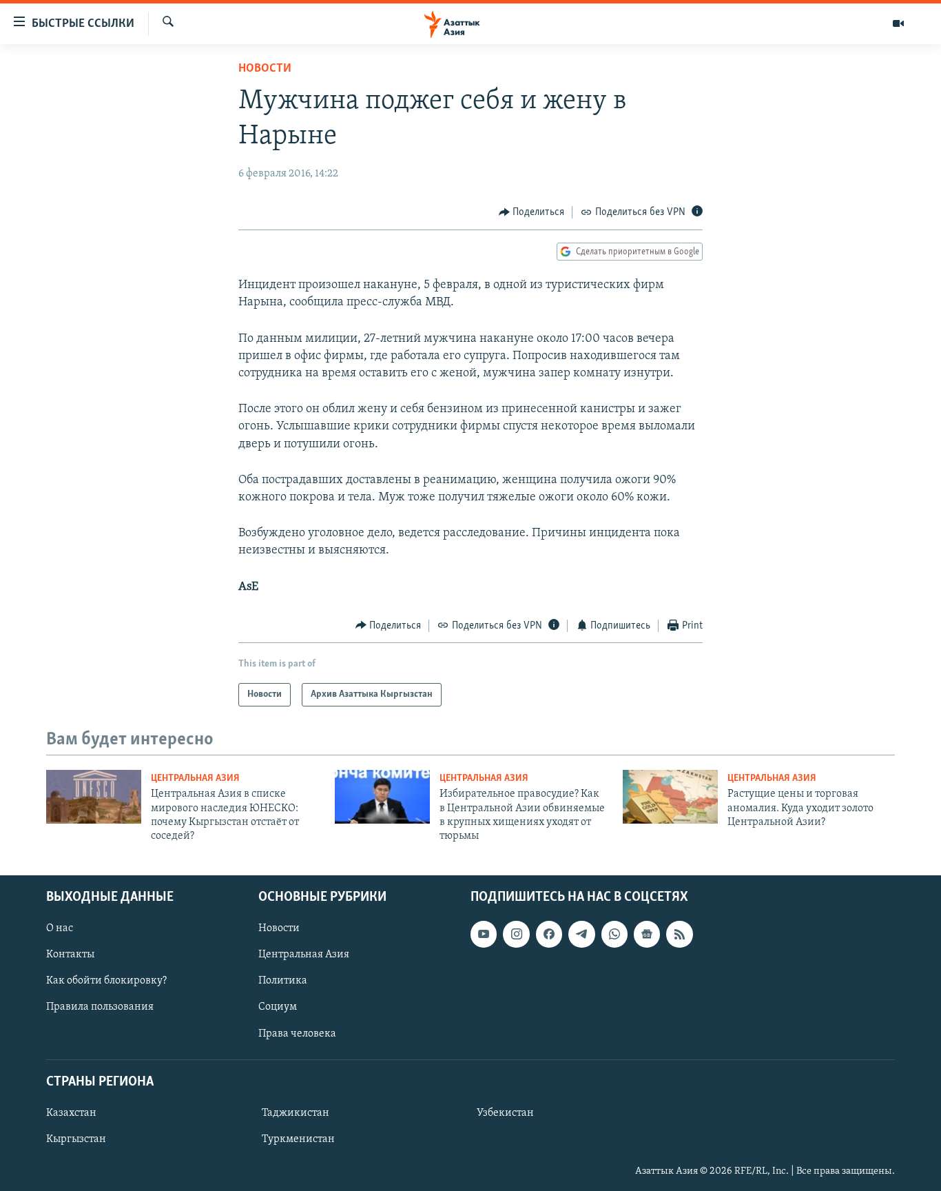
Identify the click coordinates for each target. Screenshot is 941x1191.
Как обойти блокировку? (106, 980)
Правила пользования (100, 1006)
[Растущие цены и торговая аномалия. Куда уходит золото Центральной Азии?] (670, 797)
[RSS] (679, 934)
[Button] (532, 212)
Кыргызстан (76, 1139)
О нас (59, 928)
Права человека (297, 1033)
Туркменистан (298, 1139)
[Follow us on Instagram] (516, 934)
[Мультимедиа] (898, 23)
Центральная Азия (195, 778)
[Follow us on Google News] (647, 934)
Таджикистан (295, 1113)
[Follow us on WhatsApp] (614, 934)
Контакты (70, 954)
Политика (282, 980)
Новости (264, 69)
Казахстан (71, 1113)
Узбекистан (505, 1113)
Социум (277, 1006)
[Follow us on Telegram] (581, 934)
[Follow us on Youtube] (483, 934)
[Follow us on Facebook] (549, 934)
